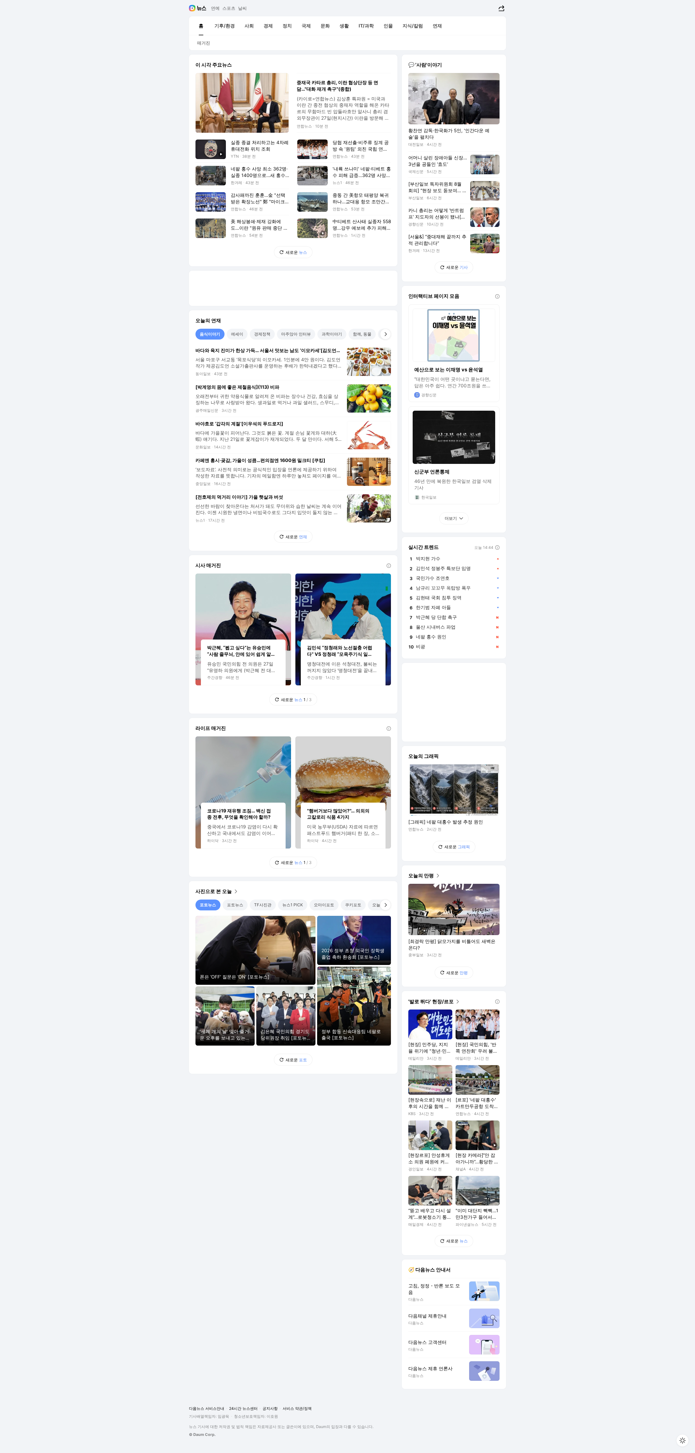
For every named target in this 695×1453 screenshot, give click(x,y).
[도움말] (389, 566)
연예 (215, 8)
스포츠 (228, 8)
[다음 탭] (385, 334)
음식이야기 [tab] (210, 334)
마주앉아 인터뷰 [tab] (296, 334)
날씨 (242, 8)
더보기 (451, 518)
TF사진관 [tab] (262, 904)
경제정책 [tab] (262, 334)
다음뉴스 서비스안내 (206, 1408)
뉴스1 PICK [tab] (292, 904)
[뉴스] (201, 8)
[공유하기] (500, 8)
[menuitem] (201, 25)
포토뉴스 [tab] (208, 904)
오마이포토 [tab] (324, 904)
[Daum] (193, 8)
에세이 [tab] (237, 334)
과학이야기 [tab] (332, 334)
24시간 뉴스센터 (243, 1408)
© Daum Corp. (202, 1434)
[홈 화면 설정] (682, 1440)
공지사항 (270, 1408)
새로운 (296, 252)
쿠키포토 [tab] (353, 904)
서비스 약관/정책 (297, 1408)
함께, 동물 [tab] (362, 334)
